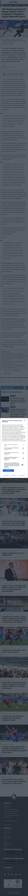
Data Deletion (6, 475)
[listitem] (14, 445)
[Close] (25, 420)
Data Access (14, 475)
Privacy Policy (22, 475)
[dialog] (14, 448)
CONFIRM (8, 470)
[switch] (23, 448)
